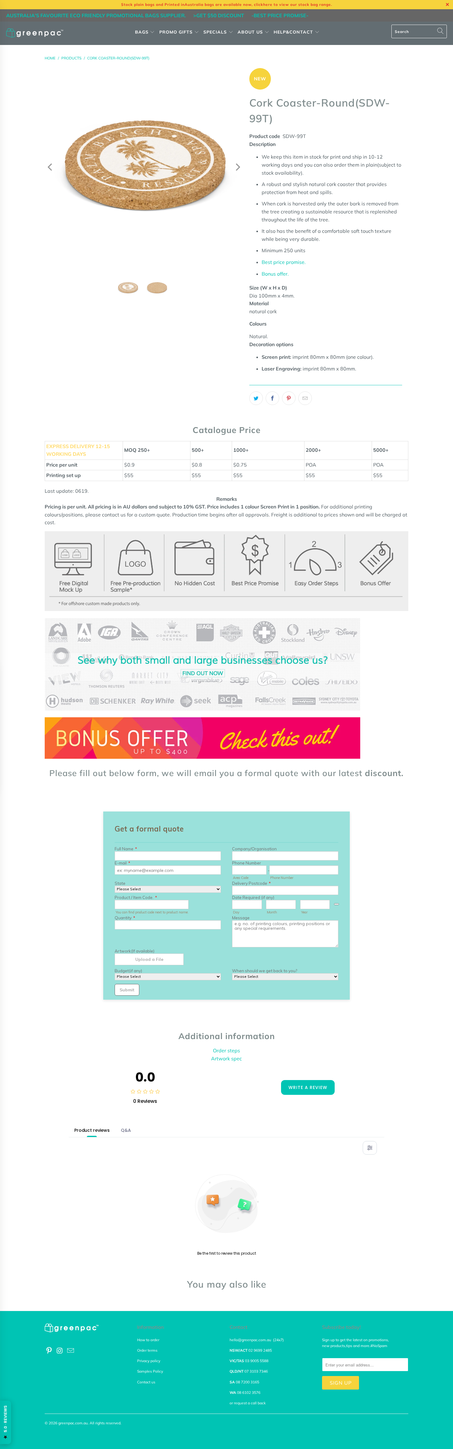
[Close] (119, 664)
